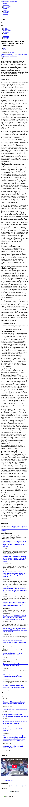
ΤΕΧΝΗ (5, 10)
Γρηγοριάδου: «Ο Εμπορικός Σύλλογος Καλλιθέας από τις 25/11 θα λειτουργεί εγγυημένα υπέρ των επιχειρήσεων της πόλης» (14, 559)
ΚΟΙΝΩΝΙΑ (6, 11)
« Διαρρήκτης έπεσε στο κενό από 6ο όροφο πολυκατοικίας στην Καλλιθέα (14, 527)
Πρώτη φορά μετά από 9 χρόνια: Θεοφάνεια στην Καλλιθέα (12, 653)
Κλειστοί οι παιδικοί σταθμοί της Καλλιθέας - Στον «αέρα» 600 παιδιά (13, 686)
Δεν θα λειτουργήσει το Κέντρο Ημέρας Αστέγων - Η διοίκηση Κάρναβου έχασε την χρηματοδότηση (15, 630)
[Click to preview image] (14, 56)
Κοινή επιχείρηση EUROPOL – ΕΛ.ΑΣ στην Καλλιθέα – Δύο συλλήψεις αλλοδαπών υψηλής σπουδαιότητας (14, 617)
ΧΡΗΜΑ (5, 8)
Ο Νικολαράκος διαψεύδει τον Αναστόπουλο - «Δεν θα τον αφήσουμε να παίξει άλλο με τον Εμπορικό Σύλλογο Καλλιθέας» (15, 574)
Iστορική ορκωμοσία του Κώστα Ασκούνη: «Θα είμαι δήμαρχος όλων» (15, 664)
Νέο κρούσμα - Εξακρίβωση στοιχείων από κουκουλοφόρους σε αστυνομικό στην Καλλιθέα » (14, 529)
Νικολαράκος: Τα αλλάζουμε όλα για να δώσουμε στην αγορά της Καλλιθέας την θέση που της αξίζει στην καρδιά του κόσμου (15, 543)
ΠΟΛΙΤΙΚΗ (6, 5)
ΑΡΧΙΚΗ (7, 3)
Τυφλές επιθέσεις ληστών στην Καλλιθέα (15, 709)
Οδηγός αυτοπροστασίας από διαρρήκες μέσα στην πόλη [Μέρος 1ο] (15, 722)
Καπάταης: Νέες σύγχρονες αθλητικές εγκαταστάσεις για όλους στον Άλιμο (14, 702)
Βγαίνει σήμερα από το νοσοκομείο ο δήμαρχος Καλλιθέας (13, 746)
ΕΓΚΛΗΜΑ (6, 7)
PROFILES (6, 12)
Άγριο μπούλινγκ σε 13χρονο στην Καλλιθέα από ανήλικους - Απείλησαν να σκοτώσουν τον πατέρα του (15, 642)
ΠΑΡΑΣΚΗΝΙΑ (7, 6)
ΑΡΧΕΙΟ (5, 14)
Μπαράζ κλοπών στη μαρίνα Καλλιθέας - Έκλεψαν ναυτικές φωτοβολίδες (15, 675)
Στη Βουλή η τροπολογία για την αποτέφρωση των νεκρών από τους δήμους (15, 715)
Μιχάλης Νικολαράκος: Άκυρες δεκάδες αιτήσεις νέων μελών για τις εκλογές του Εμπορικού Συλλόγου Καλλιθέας (14, 603)
